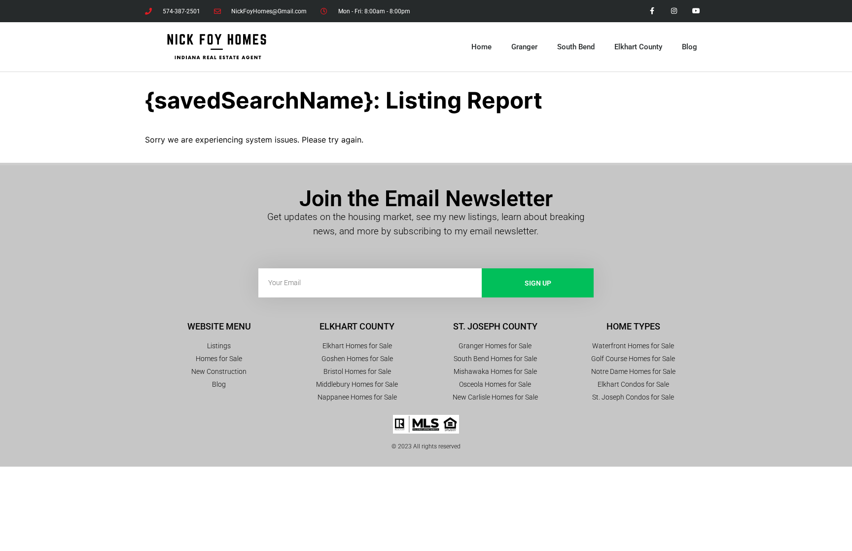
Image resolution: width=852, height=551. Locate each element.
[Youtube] (696, 11)
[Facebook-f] (652, 11)
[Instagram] (674, 11)
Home (481, 46)
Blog (689, 46)
